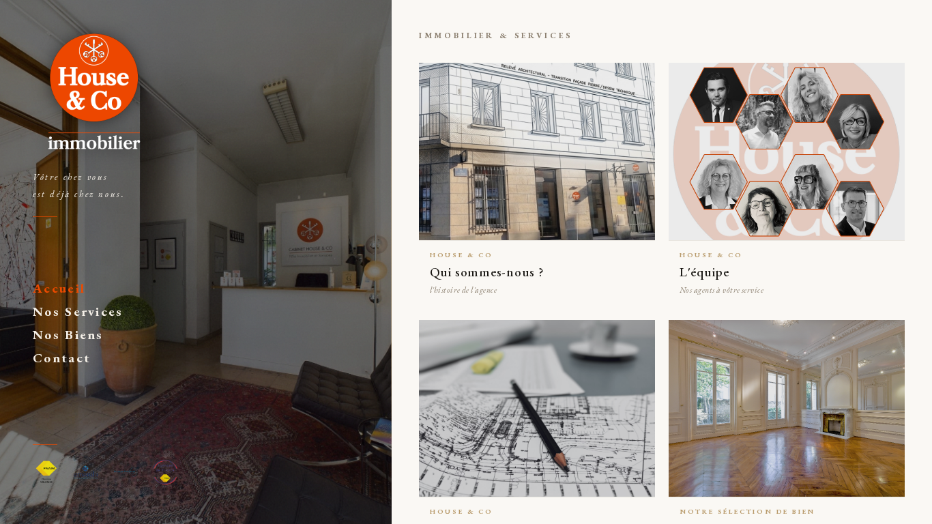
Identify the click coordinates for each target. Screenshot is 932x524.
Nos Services (78, 311)
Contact (62, 357)
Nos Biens (68, 334)
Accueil (59, 288)
